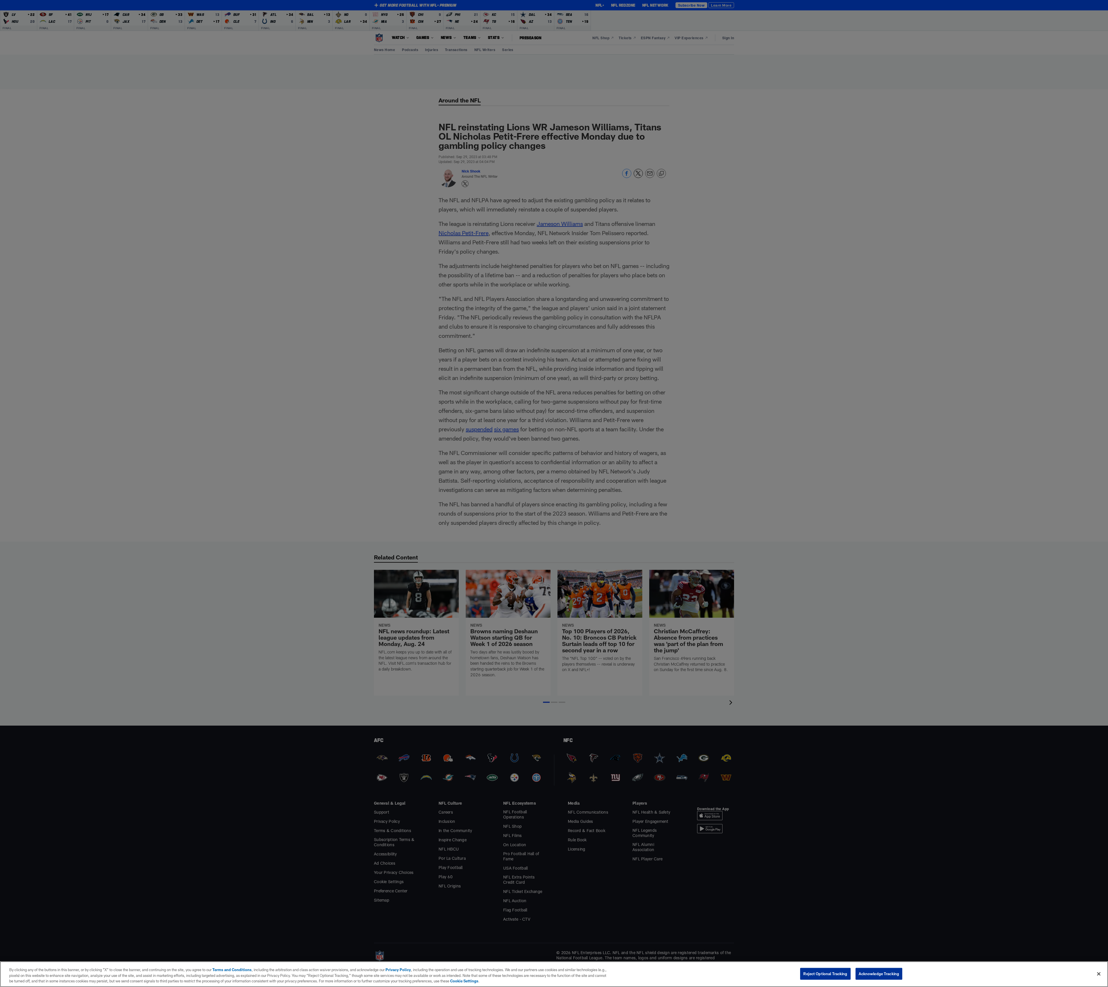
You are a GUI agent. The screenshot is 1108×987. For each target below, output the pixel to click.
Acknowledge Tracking (879, 973)
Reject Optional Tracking (825, 973)
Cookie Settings (464, 981)
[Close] (1098, 973)
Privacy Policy (398, 969)
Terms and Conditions (232, 969)
